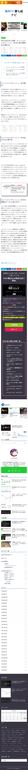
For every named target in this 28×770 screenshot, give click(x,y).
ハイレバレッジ (5, 745)
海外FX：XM (15, 577)
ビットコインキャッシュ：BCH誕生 (15, 67)
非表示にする (20, 62)
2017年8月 (13, 636)
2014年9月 (13, 661)
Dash (23, 732)
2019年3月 (13, 591)
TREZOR (4, 741)
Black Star (4, 732)
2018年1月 (13, 621)
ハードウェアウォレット (15, 565)
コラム (14, 558)
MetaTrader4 (11, 737)
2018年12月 (13, 597)
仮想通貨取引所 (17, 751)
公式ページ (14, 329)
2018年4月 (13, 615)
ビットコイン (23, 745)
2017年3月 (13, 645)
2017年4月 (13, 642)
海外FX (23, 751)
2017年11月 (13, 627)
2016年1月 (13, 655)
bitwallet (8, 581)
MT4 (16, 737)
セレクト (19, 743)
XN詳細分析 (14, 325)
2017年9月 (13, 633)
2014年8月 (13, 664)
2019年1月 (13, 594)
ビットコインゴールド (16, 747)
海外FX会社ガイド (14, 570)
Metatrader (4, 737)
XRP (19, 741)
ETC (8, 734)
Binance (8, 730)
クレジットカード (12, 743)
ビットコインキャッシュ (6, 747)
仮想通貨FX (9, 751)
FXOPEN (21, 734)
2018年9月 (13, 603)
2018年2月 (13, 618)
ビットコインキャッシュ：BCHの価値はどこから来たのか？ (15, 73)
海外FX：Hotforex (15, 575)
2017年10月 (13, 630)
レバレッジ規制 (12, 749)
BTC (9, 732)
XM (8, 741)
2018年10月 (13, 600)
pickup (15, 739)
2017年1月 (13, 648)
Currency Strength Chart (16, 732)
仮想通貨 (3, 37)
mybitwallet (22, 737)
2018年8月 (13, 606)
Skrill (20, 739)
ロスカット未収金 (19, 749)
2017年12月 (13, 624)
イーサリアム (4, 743)
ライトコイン (4, 749)
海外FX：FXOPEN (15, 574)
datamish (4, 734)
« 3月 (2, 722)
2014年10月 (13, 658)
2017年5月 (13, 639)
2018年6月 (13, 609)
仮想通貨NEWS (15, 567)
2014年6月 (13, 667)
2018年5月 (13, 612)
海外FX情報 (15, 583)
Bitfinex (13, 730)
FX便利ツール (15, 572)
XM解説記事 (13, 741)
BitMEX (15, 563)
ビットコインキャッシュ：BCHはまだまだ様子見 (15, 70)
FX (17, 734)
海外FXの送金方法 (15, 579)
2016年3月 (13, 652)
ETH (12, 734)
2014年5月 (13, 670)
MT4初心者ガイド (14, 554)
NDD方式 (4, 739)
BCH (3, 730)
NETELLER (9, 739)
